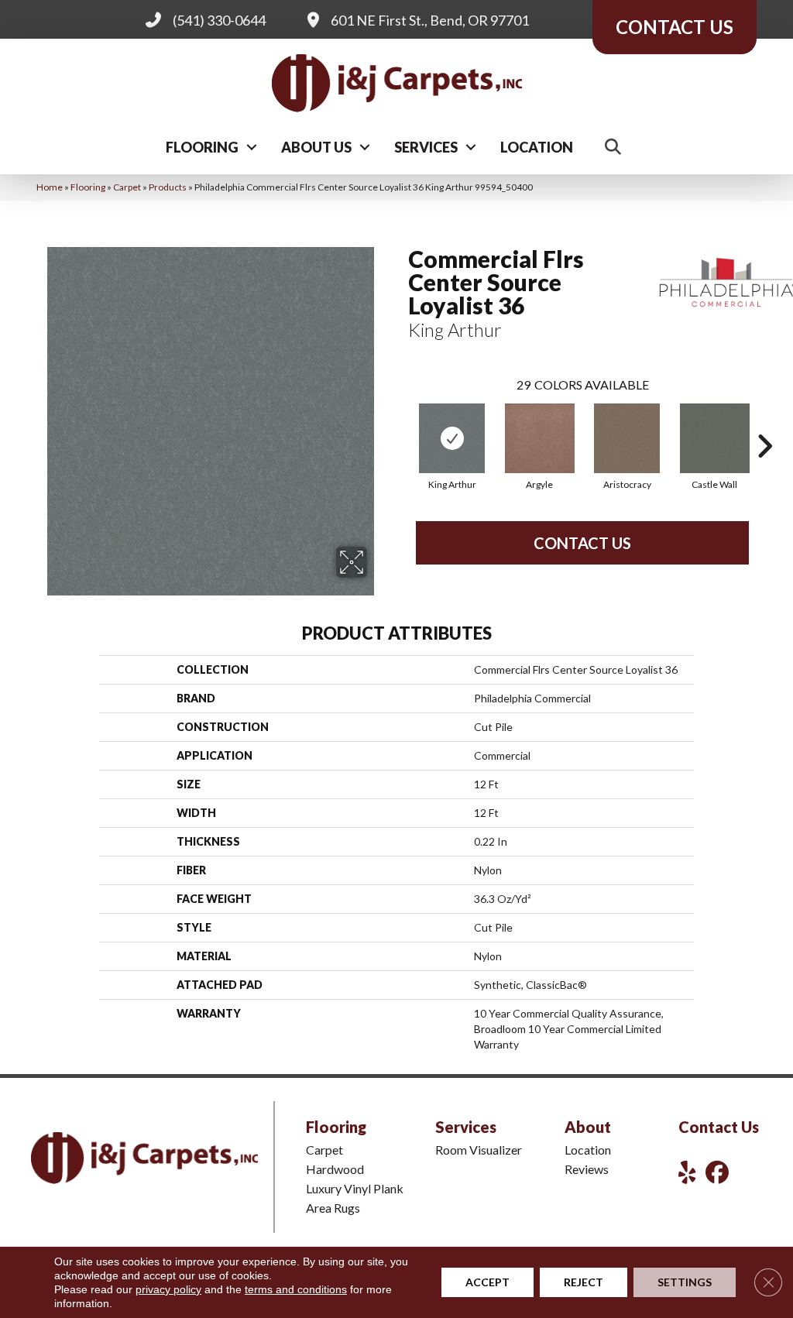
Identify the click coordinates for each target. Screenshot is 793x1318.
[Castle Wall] (715, 438)
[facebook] (720, 1172)
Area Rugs (333, 1207)
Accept (487, 1282)
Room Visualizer (478, 1149)
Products (168, 187)
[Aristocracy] (627, 438)
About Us (316, 147)
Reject (583, 1282)
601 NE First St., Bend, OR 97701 (430, 20)
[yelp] (693, 1172)
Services (426, 147)
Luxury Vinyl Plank (354, 1188)
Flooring (202, 147)
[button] (252, 147)
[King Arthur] (452, 438)
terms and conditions (296, 1289)
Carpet (127, 187)
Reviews (587, 1169)
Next (764, 423)
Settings (684, 1282)
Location (536, 147)
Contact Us (582, 543)
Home (49, 187)
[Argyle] (539, 438)
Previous (400, 423)
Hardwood (335, 1169)
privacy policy (168, 1289)
